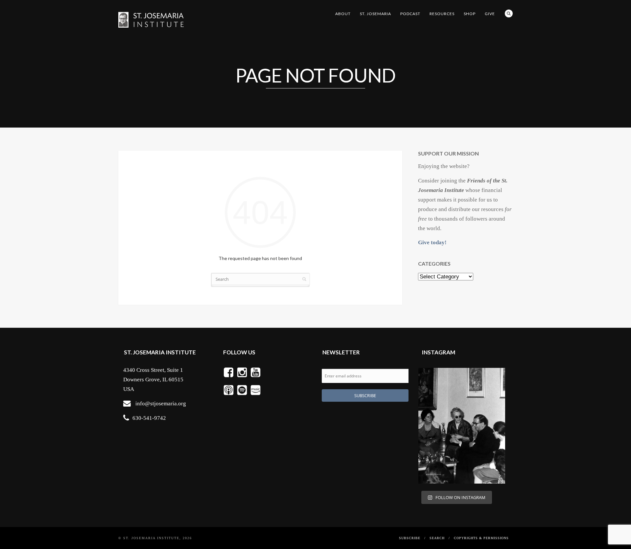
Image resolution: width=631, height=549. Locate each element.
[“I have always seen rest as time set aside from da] (461, 426)
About (343, 13)
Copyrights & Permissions (481, 538)
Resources (442, 13)
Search (509, 13)
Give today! (432, 242)
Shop (470, 13)
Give (490, 13)
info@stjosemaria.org (160, 403)
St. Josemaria (375, 13)
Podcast (410, 13)
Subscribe (409, 538)
